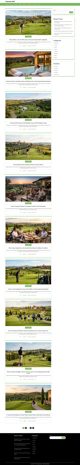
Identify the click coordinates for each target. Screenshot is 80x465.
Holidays (15, 4)
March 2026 (56, 74)
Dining (20, 4)
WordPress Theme (46, 463)
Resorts (11, 4)
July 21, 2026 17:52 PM (32, 212)
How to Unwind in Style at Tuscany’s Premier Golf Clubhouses (28, 206)
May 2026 (56, 70)
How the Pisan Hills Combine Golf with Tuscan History (28, 164)
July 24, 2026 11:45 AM (32, 170)
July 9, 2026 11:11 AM (32, 379)
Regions (29, 4)
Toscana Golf (10, 1)
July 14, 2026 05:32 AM (32, 336)
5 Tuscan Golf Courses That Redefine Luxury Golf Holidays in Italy (28, 123)
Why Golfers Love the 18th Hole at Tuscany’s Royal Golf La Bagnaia (28, 39)
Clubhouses (25, 4)
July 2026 (55, 66)
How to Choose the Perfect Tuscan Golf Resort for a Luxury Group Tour (28, 330)
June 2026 (56, 68)
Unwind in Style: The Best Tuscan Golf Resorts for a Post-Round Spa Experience (28, 81)
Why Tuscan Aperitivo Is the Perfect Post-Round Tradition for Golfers (28, 248)
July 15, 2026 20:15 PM (32, 295)
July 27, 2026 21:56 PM (32, 45)
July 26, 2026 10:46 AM (32, 87)
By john (25, 45)
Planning (34, 4)
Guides (38, 4)
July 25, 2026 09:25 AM (32, 129)
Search (54, 10)
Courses (7, 4)
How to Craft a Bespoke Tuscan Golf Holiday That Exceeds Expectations (28, 289)
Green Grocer (39, 463)
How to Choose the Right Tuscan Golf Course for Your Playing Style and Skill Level (28, 372)
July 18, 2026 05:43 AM (32, 254)
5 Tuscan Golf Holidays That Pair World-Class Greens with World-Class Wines (28, 415)
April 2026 (56, 72)
